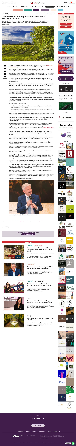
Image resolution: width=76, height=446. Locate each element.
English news (37, 6)
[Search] (42, 6)
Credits (61, 443)
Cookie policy (50, 443)
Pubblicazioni (24, 6)
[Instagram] (59, 6)
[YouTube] (66, 6)
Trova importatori (65, 71)
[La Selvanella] (66, 89)
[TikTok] (68, 6)
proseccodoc (12, 221)
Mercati (36, 10)
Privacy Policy (46, 443)
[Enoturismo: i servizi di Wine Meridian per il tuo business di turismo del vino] (14, 286)
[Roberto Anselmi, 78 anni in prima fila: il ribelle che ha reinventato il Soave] (14, 269)
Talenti (66, 50)
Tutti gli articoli (20, 431)
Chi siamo (9, 6)
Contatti (31, 6)
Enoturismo (28, 10)
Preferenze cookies (56, 443)
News (29, 298)
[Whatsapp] (73, 443)
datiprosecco (24, 221)
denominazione (7, 221)
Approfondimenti (18, 10)
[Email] (5, 74)
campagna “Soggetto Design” (48, 127)
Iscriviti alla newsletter (50, 6)
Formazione (15, 6)
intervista (37, 221)
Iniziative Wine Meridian (39, 281)
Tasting (53, 10)
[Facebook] (57, 6)
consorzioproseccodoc (31, 221)
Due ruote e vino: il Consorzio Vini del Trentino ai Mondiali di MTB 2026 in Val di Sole (40, 249)
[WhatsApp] (5, 71)
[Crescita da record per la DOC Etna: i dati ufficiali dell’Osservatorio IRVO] (14, 320)
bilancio (16, 221)
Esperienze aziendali (38, 245)
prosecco (41, 221)
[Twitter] (62, 6)
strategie (20, 221)
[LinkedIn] (64, 6)
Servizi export (45, 10)
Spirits (60, 10)
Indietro (6, 13)
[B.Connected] (66, 118)
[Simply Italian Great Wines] (66, 126)
